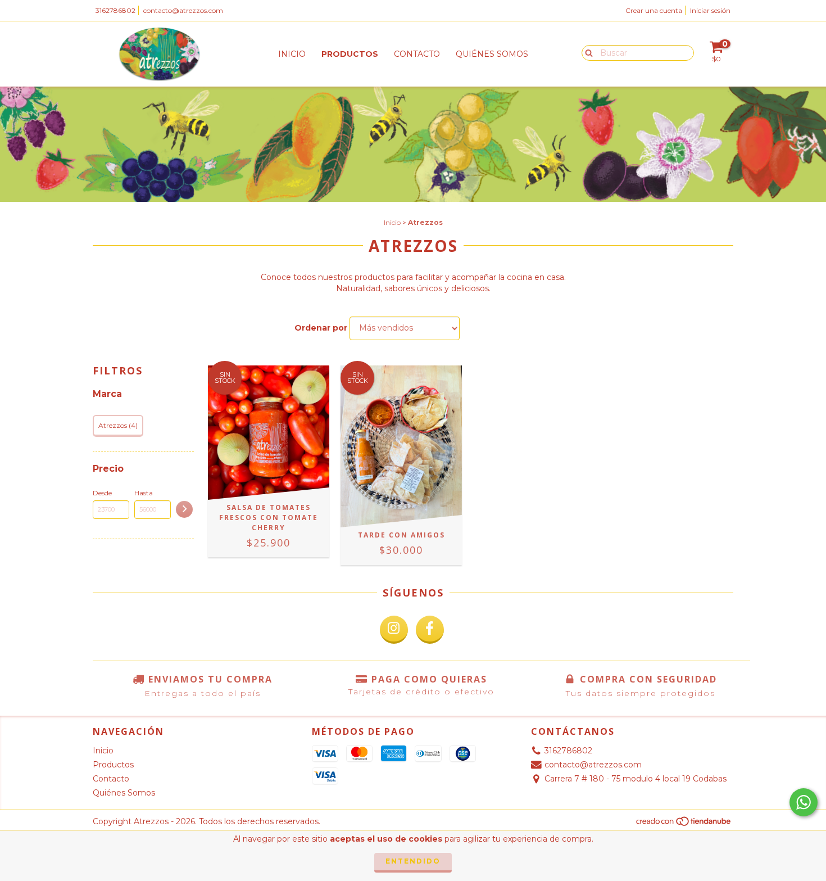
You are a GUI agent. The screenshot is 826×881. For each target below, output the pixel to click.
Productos (349, 54)
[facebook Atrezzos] (430, 630)
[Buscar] (586, 52)
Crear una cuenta (653, 10)
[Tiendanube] (684, 824)
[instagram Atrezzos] (394, 630)
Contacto (417, 54)
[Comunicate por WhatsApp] (803, 802)
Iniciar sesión (710, 10)
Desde (102, 493)
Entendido (413, 861)
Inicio (292, 54)
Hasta (143, 493)
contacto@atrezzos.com (183, 10)
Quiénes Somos (492, 54)
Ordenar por (320, 328)
